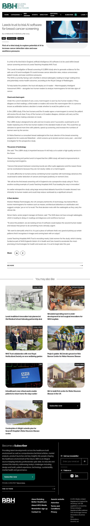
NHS (40, 364)
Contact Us (36, 512)
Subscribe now (56, 406)
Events (35, 15)
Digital (3, 38)
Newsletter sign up (40, 509)
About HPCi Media (39, 505)
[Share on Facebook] (23, 253)
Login (83, 15)
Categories (15, 15)
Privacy (54, 512)
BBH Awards (27, 14)
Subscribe (69, 15)
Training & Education (78, 287)
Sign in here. (21, 483)
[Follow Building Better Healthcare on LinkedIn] (76, 477)
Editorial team (54, 14)
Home (6, 15)
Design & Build (37, 287)
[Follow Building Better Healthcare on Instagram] (72, 477)
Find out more (7, 489)
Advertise (55, 503)
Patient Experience (12, 38)
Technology (20, 38)
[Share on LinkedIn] (16, 253)
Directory (44, 15)
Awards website (57, 499)
